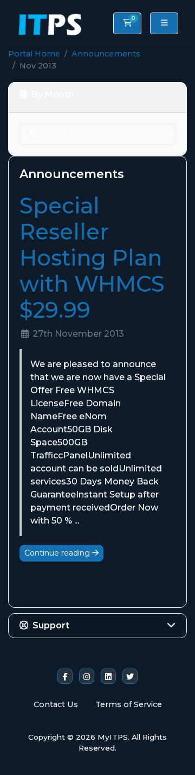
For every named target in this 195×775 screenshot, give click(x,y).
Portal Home (34, 54)
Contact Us (56, 704)
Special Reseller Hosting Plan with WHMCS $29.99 (92, 257)
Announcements (106, 54)
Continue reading (58, 553)
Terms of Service (128, 704)
